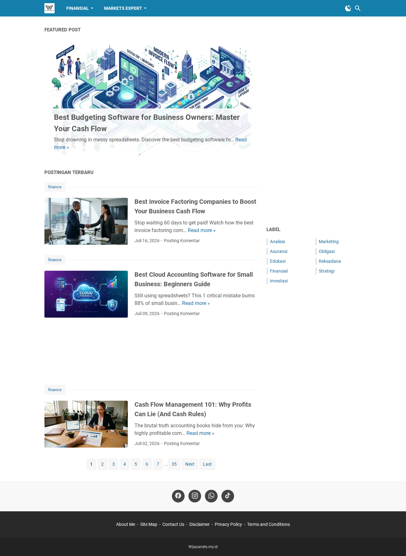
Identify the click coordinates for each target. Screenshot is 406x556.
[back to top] (393, 541)
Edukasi (277, 261)
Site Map (148, 524)
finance (55, 186)
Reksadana (330, 261)
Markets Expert (123, 8)
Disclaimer (199, 524)
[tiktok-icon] (227, 496)
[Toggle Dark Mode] (348, 8)
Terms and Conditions (268, 524)
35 (174, 464)
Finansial (77, 8)
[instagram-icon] (194, 496)
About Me (125, 524)
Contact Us (173, 524)
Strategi (326, 271)
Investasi (279, 280)
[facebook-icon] (178, 496)
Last (207, 464)
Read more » (202, 230)
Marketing (329, 241)
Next (189, 464)
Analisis (277, 241)
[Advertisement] (151, 351)
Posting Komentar (182, 240)
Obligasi (327, 251)
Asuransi (278, 251)
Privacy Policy (228, 524)
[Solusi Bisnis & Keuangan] (49, 8)
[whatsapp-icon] (211, 496)
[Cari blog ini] (358, 8)
